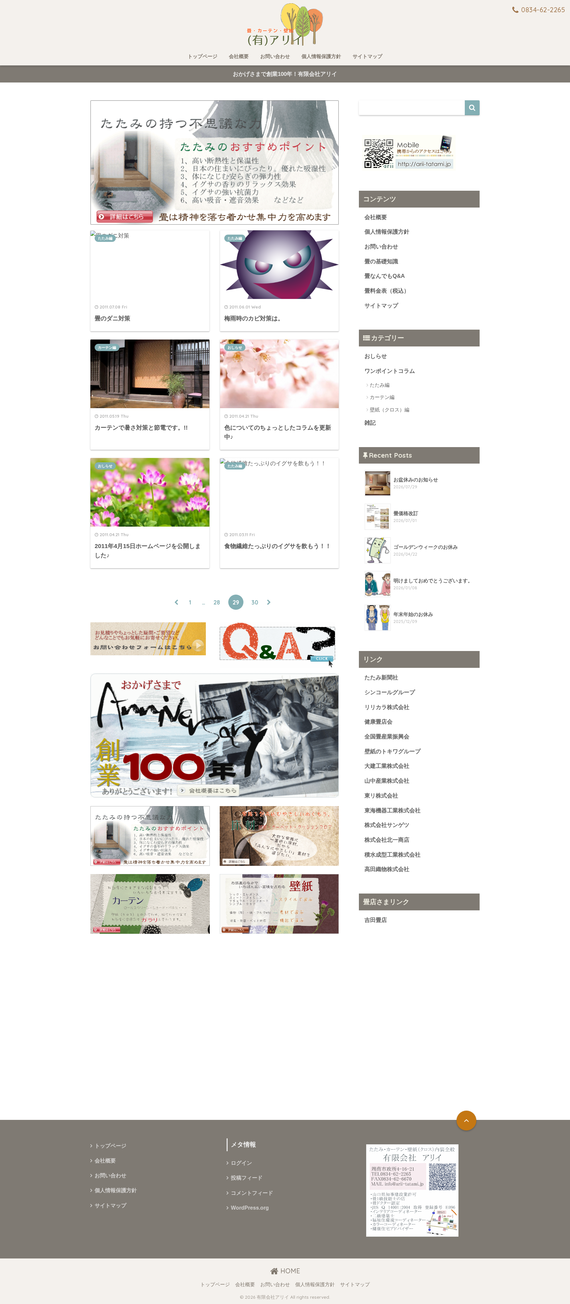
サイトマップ (367, 56)
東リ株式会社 (381, 796)
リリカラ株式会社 (386, 707)
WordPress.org (250, 1208)
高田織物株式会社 (386, 869)
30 (254, 602)
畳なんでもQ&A (384, 276)
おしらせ (235, 347)
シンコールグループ (389, 692)
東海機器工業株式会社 (392, 810)
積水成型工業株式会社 (392, 855)
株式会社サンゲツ (386, 825)
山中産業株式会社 (386, 781)
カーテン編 (107, 347)
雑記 (370, 423)
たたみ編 (105, 238)
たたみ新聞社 (381, 677)
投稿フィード (247, 1178)
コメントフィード (252, 1193)
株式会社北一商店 (386, 840)
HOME (289, 1271)
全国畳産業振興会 (386, 737)
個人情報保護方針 (321, 56)
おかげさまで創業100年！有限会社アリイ (285, 74)
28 (216, 602)
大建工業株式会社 (386, 766)
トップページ (202, 56)
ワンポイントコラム (389, 371)
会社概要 (239, 56)
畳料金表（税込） (386, 291)
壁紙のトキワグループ (392, 751)
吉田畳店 (375, 920)
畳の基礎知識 (381, 261)
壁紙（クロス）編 (389, 409)
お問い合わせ (275, 56)
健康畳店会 (378, 722)
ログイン (241, 1163)
